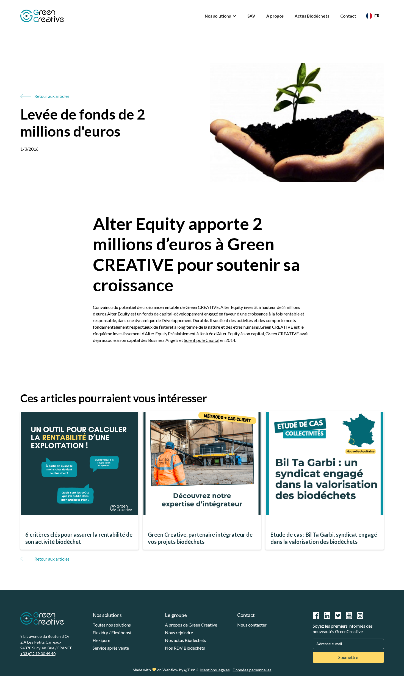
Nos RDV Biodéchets (185, 647)
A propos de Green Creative (191, 624)
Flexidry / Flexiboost (112, 632)
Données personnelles (252, 669)
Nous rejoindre (179, 632)
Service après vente (111, 647)
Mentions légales (215, 669)
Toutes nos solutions (112, 624)
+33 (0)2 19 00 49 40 (38, 653)
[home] (42, 16)
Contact (348, 15)
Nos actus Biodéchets (185, 640)
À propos (275, 15)
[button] (220, 16)
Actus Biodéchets (312, 15)
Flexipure (101, 640)
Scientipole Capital (201, 340)
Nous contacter (252, 624)
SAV (251, 15)
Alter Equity (118, 313)
